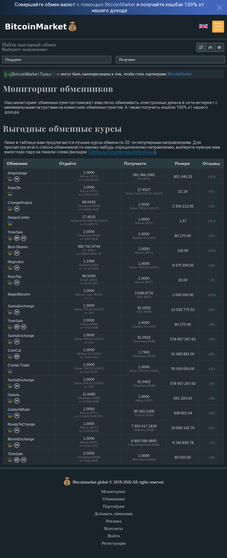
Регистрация (114, 543)
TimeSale (15, 232)
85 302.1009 (144, 413)
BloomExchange (21, 439)
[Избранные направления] (219, 47)
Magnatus (16, 262)
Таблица (96, 152)
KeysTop (15, 277)
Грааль (14, 395)
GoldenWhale (19, 410)
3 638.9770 (144, 295)
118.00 (182, 251)
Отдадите (13, 59)
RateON (14, 188)
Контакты (113, 528)
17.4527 (144, 191)
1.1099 (88, 264)
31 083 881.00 (182, 354)
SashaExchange (21, 306)
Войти (114, 535)
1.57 (183, 221)
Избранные (144, 152)
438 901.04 (183, 413)
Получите (127, 59)
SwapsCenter (19, 217)
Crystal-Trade (19, 365)
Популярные (119, 152)
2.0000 (88, 235)
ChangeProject (20, 203)
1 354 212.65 (183, 206)
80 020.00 (183, 457)
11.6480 (88, 397)
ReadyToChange (21, 424)
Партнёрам (113, 506)
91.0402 (144, 383)
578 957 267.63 (183, 339)
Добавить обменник (113, 513)
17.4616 (89, 220)
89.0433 (88, 205)
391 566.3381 (144, 176)
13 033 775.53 (182, 310)
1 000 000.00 (183, 295)
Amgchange (17, 173)
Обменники (114, 499)
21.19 (182, 191)
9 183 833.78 (183, 443)
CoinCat (14, 350)
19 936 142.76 (182, 428)
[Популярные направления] (210, 47)
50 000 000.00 (182, 369)
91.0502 (144, 309)
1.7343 (144, 354)
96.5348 (89, 279)
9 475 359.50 (183, 265)
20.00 (182, 280)
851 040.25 (183, 177)
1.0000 (88, 176)
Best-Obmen (18, 247)
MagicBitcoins (19, 294)
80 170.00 (183, 236)
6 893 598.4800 (144, 442)
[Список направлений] (201, 47)
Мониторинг (113, 491)
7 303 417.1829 (144, 428)
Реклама (113, 521)
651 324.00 (183, 398)
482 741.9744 (89, 249)
